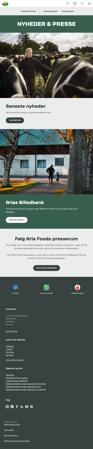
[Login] (67, 3)
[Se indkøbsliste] (74, 3)
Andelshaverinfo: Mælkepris (17, 381)
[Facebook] (17, 407)
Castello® (10, 346)
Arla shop (9, 355)
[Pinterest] (31, 407)
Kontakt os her (12, 331)
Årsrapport (10, 375)
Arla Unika (10, 352)
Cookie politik (9, 430)
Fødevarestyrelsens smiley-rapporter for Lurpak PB (26, 390)
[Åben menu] (89, 3)
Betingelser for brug (11, 435)
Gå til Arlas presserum (46, 268)
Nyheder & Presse (28, 11)
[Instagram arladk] (7, 407)
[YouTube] (26, 407)
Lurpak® (9, 349)
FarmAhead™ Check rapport (17, 378)
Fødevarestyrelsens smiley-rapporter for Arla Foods (26, 384)
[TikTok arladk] (12, 407)
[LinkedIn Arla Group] (21, 407)
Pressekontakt (68, 11)
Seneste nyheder (51, 11)
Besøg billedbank (16, 220)
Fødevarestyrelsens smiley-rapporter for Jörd (23, 387)
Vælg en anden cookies (12, 424)
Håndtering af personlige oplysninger (17, 441)
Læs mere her (15, 120)
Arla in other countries (14, 360)
